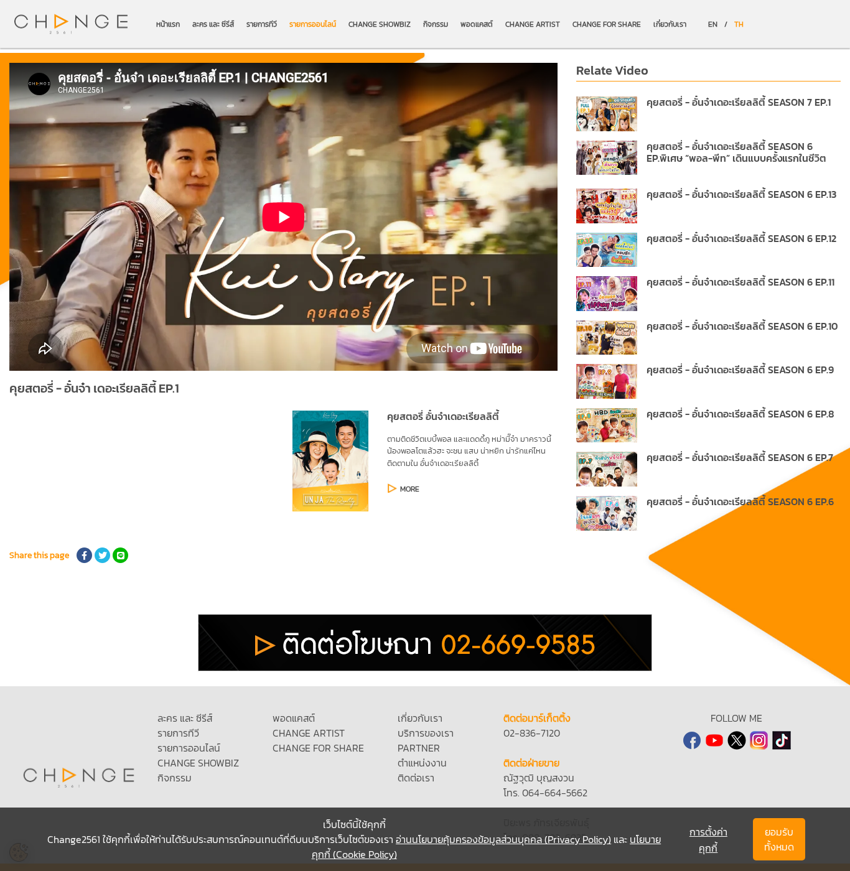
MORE (409, 489)
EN (712, 24)
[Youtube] (714, 740)
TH (739, 24)
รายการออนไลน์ (312, 24)
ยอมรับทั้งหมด (779, 839)
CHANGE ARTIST (532, 24)
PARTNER (419, 747)
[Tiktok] (782, 740)
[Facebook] (692, 740)
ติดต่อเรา (416, 777)
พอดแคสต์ (476, 24)
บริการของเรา (426, 732)
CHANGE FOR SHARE (606, 24)
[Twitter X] (737, 740)
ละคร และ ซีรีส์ (213, 24)
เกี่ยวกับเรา (669, 24)
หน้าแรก (168, 24)
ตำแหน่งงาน (422, 762)
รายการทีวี (261, 24)
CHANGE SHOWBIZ (379, 24)
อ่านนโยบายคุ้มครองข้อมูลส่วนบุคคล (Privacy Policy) (503, 839)
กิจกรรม (435, 24)
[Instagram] (759, 740)
